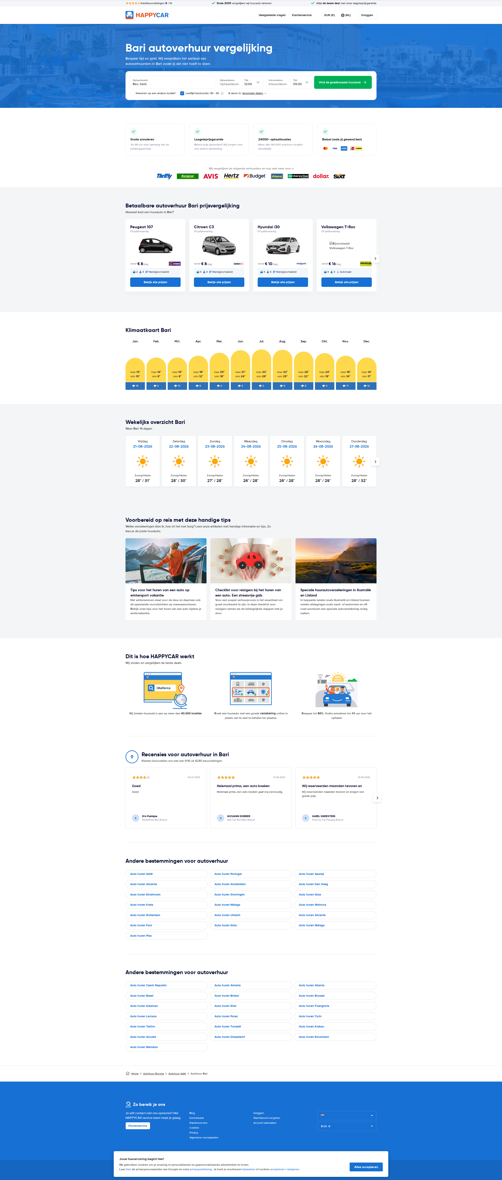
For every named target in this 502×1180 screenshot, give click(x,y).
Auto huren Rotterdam (145, 915)
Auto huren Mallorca (312, 905)
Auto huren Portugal (228, 874)
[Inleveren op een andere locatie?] (132, 93)
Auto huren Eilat (225, 1006)
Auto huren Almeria (228, 985)
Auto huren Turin (310, 1016)
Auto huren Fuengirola (314, 1006)
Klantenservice (302, 15)
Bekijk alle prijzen (155, 282)
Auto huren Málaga (227, 905)
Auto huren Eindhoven (145, 894)
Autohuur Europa (153, 1073)
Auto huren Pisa (141, 936)
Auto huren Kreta (141, 905)
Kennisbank (196, 1118)
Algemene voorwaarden (203, 1137)
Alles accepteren (366, 1167)
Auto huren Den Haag (313, 884)
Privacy (193, 1132)
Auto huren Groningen (230, 894)
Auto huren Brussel (312, 996)
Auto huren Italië (141, 874)
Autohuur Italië (177, 1073)
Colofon (194, 1127)
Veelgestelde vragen (272, 15)
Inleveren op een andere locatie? (155, 93)
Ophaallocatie (140, 80)
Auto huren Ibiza (310, 894)
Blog (192, 1113)
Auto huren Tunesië (228, 1026)
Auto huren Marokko (144, 1047)
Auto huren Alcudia (143, 1037)
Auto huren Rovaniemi (314, 1037)
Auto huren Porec (226, 1016)
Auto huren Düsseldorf (230, 1037)
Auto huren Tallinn (142, 1026)
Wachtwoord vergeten (266, 1118)
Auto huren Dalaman (144, 1006)
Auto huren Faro (141, 925)
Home (135, 1073)
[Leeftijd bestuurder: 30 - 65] (182, 93)
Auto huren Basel (141, 996)
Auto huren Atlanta (311, 985)
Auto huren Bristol (227, 996)
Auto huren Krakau (311, 1026)
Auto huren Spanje (311, 874)
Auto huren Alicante (143, 884)
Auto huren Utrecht (227, 915)
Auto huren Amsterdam (230, 884)
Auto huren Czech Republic (148, 985)
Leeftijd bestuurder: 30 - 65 (202, 93)
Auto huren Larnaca (143, 1016)
